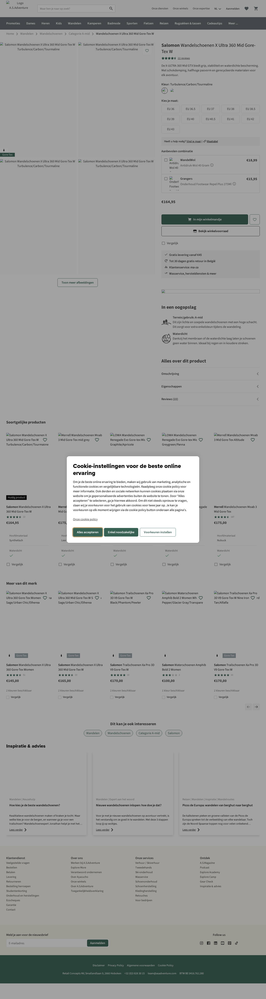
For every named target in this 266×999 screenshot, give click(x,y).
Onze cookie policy (85, 519)
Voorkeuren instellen (158, 532)
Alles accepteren (88, 532)
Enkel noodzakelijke (121, 532)
